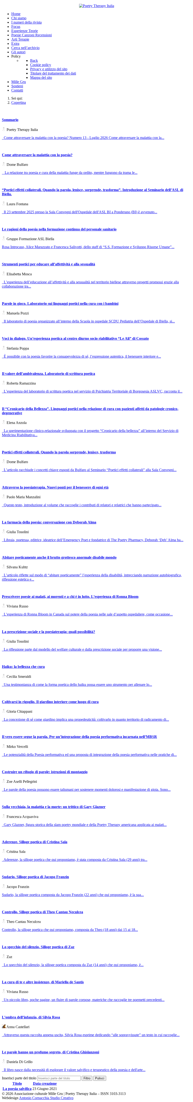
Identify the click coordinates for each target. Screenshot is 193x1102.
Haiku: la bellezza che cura (23, 667)
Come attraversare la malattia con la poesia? (37, 155)
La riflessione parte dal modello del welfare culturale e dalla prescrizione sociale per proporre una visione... (82, 649)
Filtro (87, 1078)
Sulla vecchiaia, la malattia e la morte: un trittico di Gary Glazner (53, 807)
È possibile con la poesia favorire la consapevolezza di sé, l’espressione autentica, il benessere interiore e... (81, 356)
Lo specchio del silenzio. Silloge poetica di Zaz (38, 947)
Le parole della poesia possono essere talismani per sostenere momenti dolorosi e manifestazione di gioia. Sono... (86, 790)
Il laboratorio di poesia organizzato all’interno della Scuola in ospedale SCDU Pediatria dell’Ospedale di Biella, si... (88, 321)
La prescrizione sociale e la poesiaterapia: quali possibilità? (48, 632)
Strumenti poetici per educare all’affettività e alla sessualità (48, 264)
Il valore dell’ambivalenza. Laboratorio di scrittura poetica (48, 374)
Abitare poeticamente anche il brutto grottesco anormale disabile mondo (59, 557)
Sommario (10, 120)
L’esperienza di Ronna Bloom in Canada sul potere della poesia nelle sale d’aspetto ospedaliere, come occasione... (87, 614)
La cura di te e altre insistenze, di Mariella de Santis (43, 982)
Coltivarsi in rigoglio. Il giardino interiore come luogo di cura (50, 702)
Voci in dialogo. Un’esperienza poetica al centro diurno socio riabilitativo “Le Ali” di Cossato (75, 338)
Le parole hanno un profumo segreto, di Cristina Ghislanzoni (50, 1052)
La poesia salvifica (17, 1089)
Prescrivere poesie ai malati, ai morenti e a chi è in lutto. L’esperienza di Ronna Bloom (70, 597)
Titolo (17, 1083)
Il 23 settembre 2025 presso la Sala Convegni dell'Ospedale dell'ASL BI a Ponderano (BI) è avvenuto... (79, 212)
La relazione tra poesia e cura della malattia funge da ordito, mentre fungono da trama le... (69, 173)
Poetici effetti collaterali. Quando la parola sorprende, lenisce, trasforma (59, 452)
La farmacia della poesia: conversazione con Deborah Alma (49, 522)
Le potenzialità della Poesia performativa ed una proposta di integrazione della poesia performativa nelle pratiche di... (89, 755)
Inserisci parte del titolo (19, 1078)
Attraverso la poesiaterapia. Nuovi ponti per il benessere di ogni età (55, 487)
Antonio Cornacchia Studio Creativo (46, 1098)
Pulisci (99, 1078)
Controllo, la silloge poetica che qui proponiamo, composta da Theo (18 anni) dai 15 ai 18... (70, 930)
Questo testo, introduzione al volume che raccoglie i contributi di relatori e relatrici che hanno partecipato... (81, 505)
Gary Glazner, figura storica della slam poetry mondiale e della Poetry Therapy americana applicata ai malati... (84, 825)
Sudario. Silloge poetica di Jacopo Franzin (35, 877)
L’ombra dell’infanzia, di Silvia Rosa (31, 1017)
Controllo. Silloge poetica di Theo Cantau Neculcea (42, 912)
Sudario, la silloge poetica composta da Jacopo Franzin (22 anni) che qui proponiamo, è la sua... (73, 895)
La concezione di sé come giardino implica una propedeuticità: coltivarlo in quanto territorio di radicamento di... (85, 719)
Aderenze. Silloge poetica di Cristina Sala (34, 842)
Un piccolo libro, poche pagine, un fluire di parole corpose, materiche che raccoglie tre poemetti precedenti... (83, 1000)
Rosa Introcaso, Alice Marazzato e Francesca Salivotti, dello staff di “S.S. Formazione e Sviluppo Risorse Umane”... (88, 247)
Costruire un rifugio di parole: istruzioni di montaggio (45, 772)
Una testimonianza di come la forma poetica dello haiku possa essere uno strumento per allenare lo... (77, 685)
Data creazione (45, 1083)
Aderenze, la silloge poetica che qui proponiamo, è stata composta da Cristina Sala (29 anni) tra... (74, 860)
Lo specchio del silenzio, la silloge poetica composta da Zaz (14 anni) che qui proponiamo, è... (73, 965)
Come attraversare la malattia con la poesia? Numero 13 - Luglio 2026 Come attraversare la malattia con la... (83, 138)
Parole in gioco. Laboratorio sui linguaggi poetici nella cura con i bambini (60, 304)
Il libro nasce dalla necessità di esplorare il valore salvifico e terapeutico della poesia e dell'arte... (73, 1070)
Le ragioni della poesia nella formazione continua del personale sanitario (59, 229)
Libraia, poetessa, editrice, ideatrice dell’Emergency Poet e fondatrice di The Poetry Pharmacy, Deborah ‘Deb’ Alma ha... (92, 540)
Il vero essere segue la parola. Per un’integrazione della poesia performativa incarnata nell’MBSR (79, 737)
